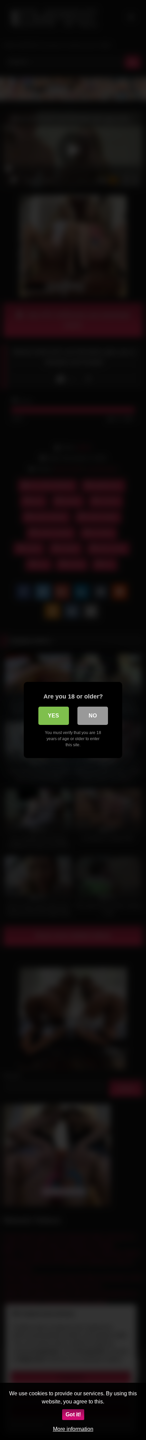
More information (73, 1429)
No (93, 715)
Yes (53, 715)
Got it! (73, 1414)
